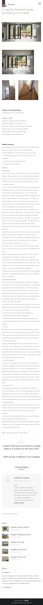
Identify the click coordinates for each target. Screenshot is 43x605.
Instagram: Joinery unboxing (19, 527)
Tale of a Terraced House (11, 110)
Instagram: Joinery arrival (18, 549)
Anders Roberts (19, 503)
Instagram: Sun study (17, 542)
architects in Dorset (22, 478)
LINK (3, 433)
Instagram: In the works (18, 557)
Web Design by (19, 600)
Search (12, 4)
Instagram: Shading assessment (20, 535)
